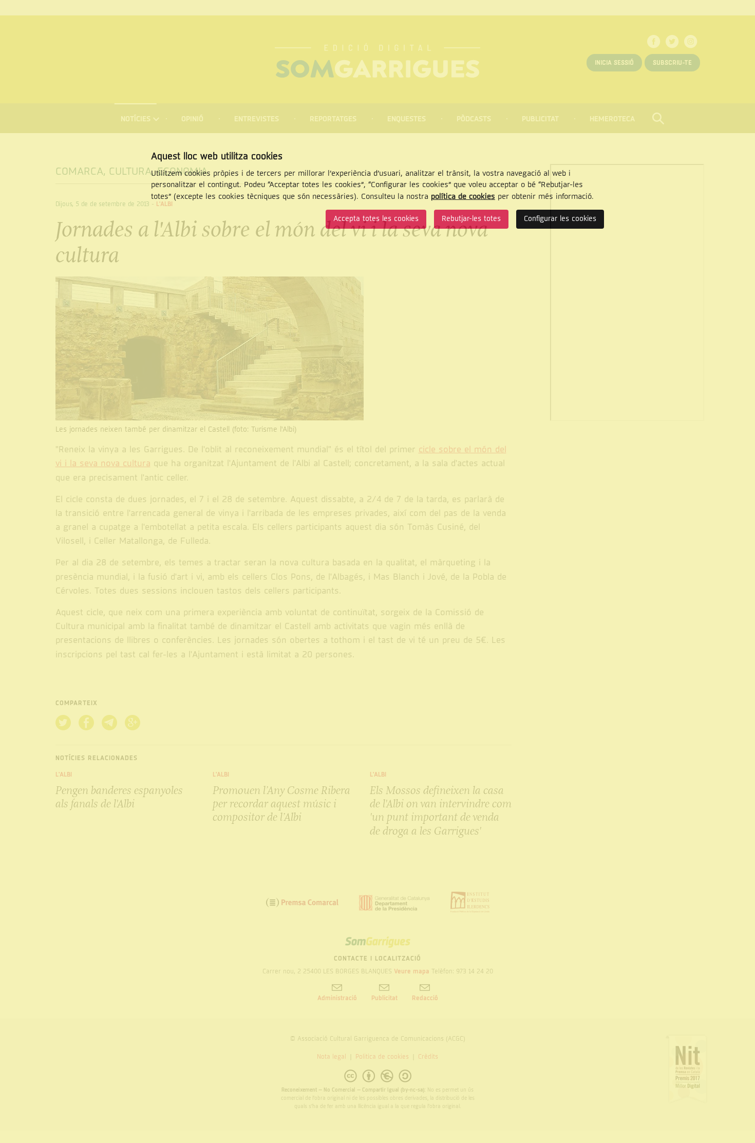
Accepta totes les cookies (376, 219)
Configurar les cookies (560, 219)
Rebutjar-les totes (471, 219)
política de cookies (463, 196)
